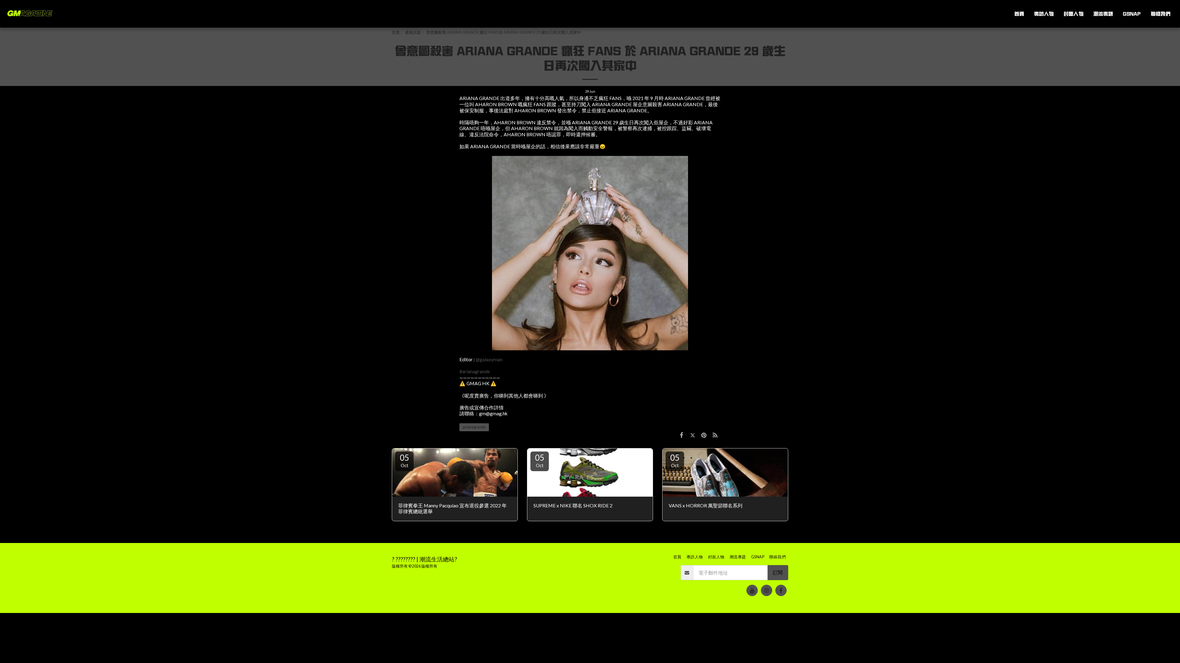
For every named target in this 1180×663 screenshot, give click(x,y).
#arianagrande (474, 371)
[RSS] (715, 435)
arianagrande (474, 427)
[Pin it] (703, 435)
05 (404, 460)
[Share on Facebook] (681, 435)
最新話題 (413, 32)
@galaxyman (489, 359)
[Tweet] (692, 435)
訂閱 (778, 572)
